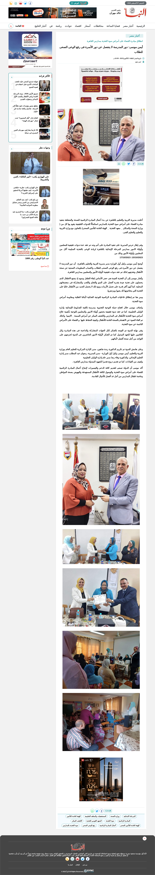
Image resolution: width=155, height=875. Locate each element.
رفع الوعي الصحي (89, 825)
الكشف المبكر (77, 821)
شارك (140, 164)
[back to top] (145, 838)
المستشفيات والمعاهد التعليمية (95, 816)
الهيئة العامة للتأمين (74, 816)
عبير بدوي (138, 62)
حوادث (68, 26)
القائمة (18, 26)
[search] (10, 26)
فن (51, 26)
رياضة (59, 26)
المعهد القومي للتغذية (94, 821)
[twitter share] (129, 164)
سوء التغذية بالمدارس (70, 825)
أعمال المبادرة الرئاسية (108, 825)
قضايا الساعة (113, 26)
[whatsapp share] (124, 164)
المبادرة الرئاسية (124, 821)
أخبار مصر (128, 26)
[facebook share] (134, 164)
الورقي (76, 3)
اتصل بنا (70, 865)
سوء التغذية (110, 821)
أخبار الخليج (40, 26)
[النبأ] (135, 13)
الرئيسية (140, 26)
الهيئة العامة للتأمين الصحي (129, 825)
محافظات (98, 26)
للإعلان (78, 865)
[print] (119, 163)
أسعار (87, 26)
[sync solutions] (89, 871)
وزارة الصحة (115, 816)
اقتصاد (78, 26)
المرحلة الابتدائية (130, 816)
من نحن (85, 865)
